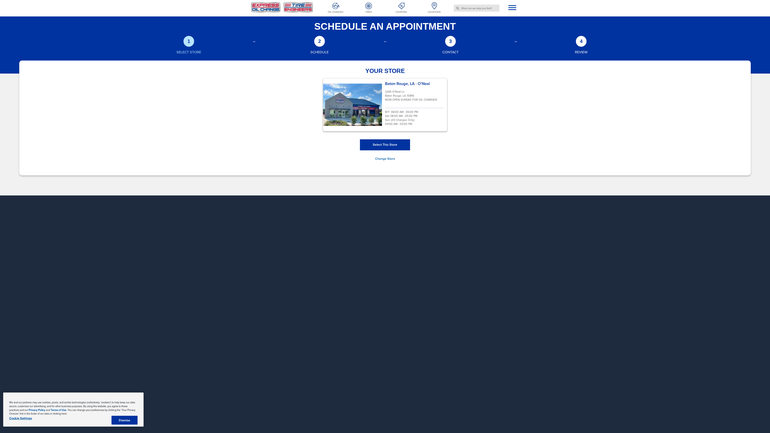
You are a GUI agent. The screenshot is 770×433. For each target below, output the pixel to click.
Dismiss (124, 420)
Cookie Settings (20, 418)
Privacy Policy (37, 410)
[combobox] (476, 8)
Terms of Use (58, 410)
